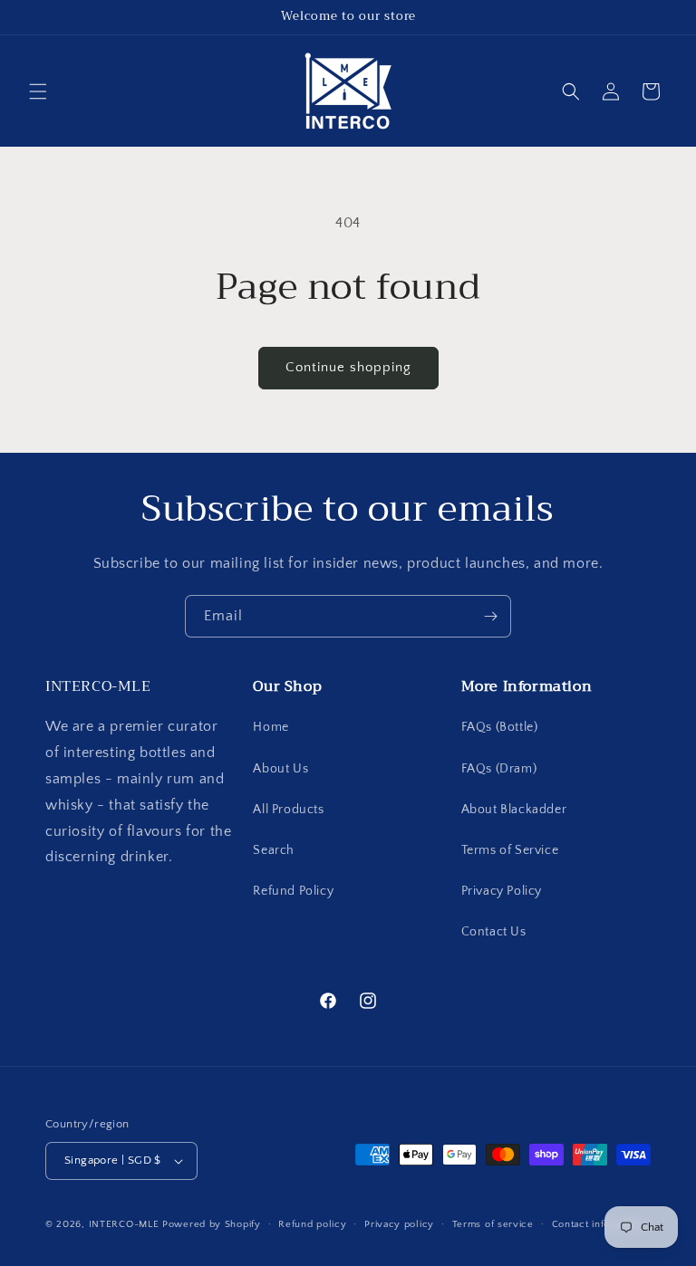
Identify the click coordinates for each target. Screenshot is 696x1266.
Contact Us (494, 932)
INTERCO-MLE (124, 1224)
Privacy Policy (501, 891)
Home (270, 727)
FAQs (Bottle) (499, 727)
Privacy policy (399, 1224)
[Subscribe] (490, 616)
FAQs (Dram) (499, 769)
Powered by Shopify (211, 1224)
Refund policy (312, 1224)
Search (274, 850)
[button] (38, 91)
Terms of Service (510, 850)
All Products (288, 809)
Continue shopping (348, 367)
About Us (280, 769)
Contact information (599, 1224)
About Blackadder (514, 809)
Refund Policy (293, 891)
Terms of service (493, 1224)
